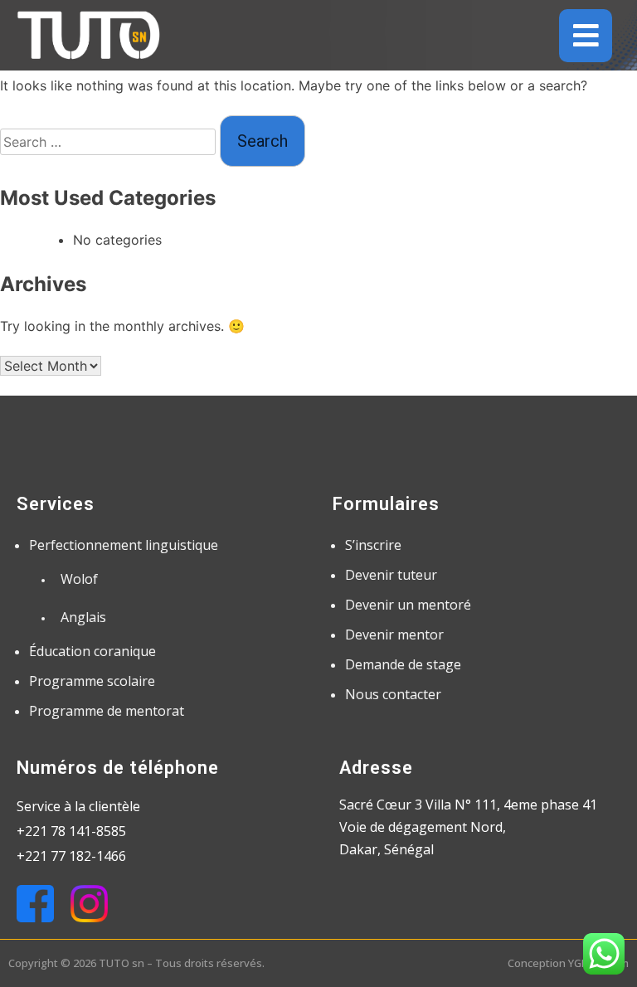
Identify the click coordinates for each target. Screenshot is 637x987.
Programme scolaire (92, 681)
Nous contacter (393, 694)
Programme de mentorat (106, 711)
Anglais (83, 617)
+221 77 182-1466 (71, 856)
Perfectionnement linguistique (123, 545)
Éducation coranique (92, 651)
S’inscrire (373, 545)
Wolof (79, 579)
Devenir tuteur (391, 575)
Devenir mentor (394, 634)
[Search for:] (110, 142)
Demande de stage (403, 664)
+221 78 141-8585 (71, 831)
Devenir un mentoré (408, 605)
